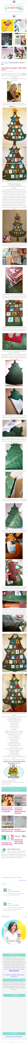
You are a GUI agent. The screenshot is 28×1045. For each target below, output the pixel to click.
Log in (16, 1043)
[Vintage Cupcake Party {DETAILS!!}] (7, 822)
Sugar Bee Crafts (14, 9)
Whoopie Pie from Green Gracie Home (18, 841)
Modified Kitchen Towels (20, 830)
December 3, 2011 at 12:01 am (14, 891)
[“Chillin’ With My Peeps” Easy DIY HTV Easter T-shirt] (20, 25)
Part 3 (17, 184)
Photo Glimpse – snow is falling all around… (7, 809)
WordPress (12, 1043)
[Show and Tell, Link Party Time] (7, 837)
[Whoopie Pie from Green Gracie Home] (20, 836)
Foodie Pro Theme (12, 1041)
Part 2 (14, 184)
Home (2, 62)
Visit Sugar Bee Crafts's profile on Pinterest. (14, 1036)
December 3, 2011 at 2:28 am (13, 905)
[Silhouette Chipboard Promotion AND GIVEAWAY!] (20, 800)
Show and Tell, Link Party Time (6, 843)
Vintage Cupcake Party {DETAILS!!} (7, 830)
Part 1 (11, 184)
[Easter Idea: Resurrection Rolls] (20, 53)
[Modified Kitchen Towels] (20, 822)
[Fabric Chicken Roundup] (20, 39)
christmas (6, 62)
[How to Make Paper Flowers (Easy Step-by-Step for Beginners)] (7, 25)
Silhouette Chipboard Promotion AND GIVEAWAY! (19, 810)
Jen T (9, 889)
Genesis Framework (22, 1041)
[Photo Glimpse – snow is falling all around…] (7, 800)
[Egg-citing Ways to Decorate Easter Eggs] (7, 53)
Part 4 (19, 184)
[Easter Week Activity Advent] (7, 39)
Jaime (9, 903)
